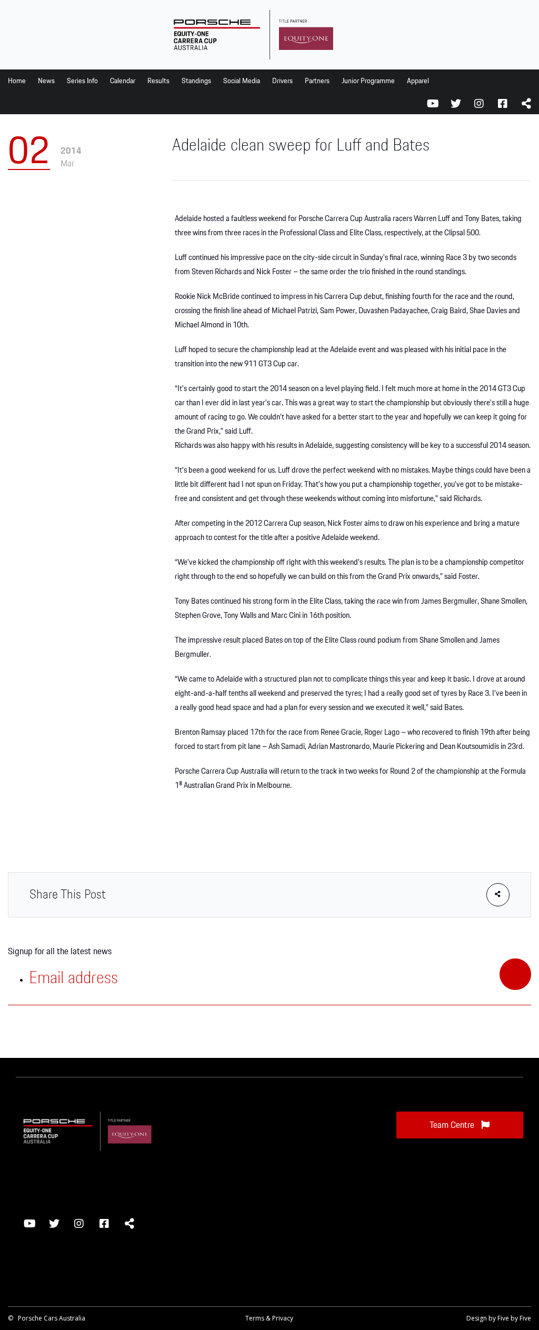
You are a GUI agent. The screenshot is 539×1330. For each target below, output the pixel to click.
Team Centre (453, 1125)
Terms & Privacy (269, 1318)
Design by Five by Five (498, 1318)
